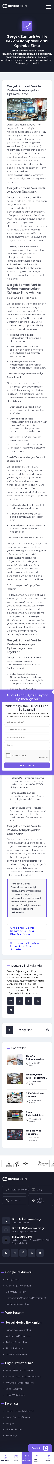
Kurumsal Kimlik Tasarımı (20, 1382)
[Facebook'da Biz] (28, 1001)
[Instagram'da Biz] (19, 1001)
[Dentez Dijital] (15, 1181)
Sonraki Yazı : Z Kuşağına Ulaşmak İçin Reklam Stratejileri (24, 945)
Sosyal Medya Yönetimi (19, 1370)
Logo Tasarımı (14, 1388)
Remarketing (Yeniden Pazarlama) (26, 1297)
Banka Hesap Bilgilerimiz (20, 1411)
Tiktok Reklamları (15, 1348)
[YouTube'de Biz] (37, 1001)
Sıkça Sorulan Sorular (18, 1417)
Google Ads (13, 1279)
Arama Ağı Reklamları (18, 1285)
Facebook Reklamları (18, 1329)
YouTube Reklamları (17, 1304)
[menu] (48, 7)
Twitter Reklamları (16, 1342)
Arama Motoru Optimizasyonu (23, 1376)
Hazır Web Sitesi (15, 1395)
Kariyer (10, 1423)
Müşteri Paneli (14, 1429)
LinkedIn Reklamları (17, 1354)
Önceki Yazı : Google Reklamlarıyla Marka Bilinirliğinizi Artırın (22, 930)
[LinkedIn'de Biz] (40, 1253)
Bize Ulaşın (12, 1435)
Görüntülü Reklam (16, 1291)
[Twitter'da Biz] (10, 1001)
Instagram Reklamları (18, 1336)
